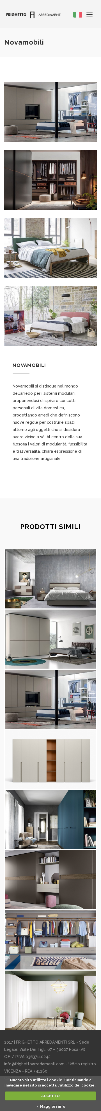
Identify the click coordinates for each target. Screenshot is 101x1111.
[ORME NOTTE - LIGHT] (50, 578)
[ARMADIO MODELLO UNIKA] (50, 759)
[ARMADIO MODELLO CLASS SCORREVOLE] (50, 879)
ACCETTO (50, 1096)
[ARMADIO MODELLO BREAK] (50, 939)
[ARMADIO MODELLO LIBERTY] (50, 819)
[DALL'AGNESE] (50, 639)
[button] (77, 14)
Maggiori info (52, 1106)
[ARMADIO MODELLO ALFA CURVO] (50, 1000)
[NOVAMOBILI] (50, 699)
